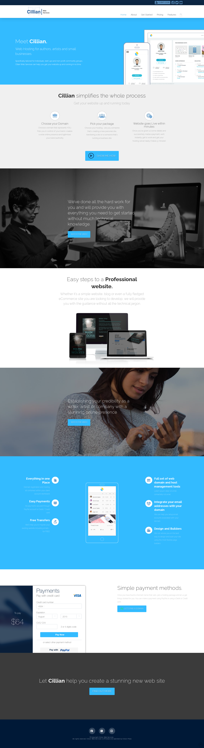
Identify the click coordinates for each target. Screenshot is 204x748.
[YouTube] (112, 731)
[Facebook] (92, 731)
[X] (102, 731)
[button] (181, 14)
